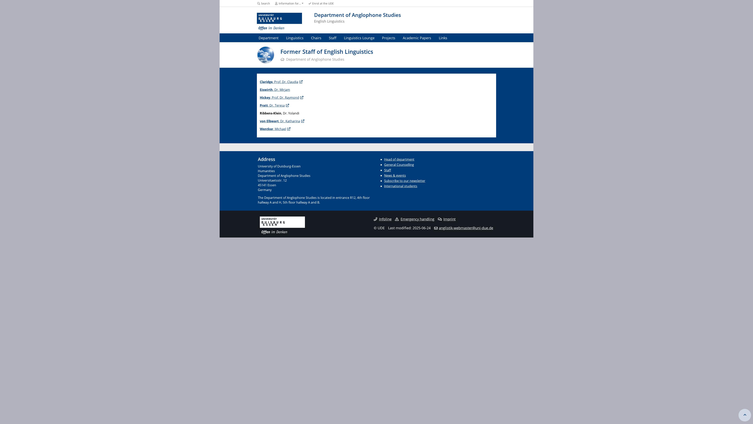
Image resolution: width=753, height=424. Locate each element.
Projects (388, 37)
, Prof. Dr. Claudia (279, 82)
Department (268, 37)
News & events (395, 175)
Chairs (316, 37)
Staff (332, 37)
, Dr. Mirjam (275, 90)
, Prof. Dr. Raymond (279, 97)
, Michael (273, 129)
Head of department (399, 159)
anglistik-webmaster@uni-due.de (466, 228)
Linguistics (295, 37)
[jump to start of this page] (744, 415)
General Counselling (399, 165)
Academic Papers (417, 37)
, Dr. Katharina (280, 121)
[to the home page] (279, 21)
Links (443, 37)
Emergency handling (417, 219)
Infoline (385, 219)
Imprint (449, 219)
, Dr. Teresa (272, 105)
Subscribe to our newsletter (404, 181)
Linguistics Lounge (359, 37)
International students (400, 186)
